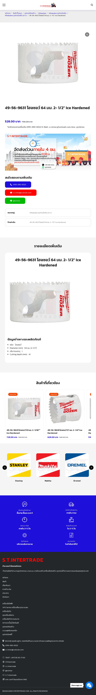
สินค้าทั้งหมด (17, 13)
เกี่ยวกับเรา (6, 585)
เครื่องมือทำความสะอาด (10, 619)
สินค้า (4, 581)
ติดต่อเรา (5, 597)
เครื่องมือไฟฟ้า (7, 603)
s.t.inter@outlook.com (22, 192)
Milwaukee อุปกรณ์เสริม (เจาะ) (16, 15)
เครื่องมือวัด (6, 611)
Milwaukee (42, 13)
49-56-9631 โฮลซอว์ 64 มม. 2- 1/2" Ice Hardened (48, 222)
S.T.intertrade (10, 675)
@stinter (16, 200)
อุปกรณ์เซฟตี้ (7, 634)
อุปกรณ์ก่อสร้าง (30, 13)
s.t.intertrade (10, 666)
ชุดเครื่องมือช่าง (8, 615)
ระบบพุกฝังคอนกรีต (9, 630)
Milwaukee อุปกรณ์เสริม (57, 13)
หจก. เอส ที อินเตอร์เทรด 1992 (16, 679)
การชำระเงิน (6, 589)
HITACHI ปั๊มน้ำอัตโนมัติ (10, 622)
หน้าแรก (8, 13)
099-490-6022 (19, 184)
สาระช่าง (5, 593)
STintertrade (10, 662)
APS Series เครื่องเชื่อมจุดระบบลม (15, 607)
